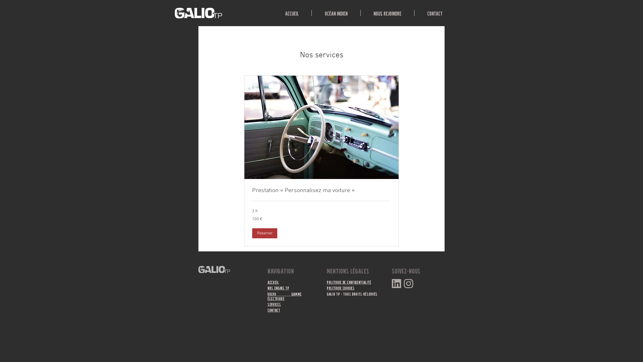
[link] (321, 191)
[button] (264, 233)
